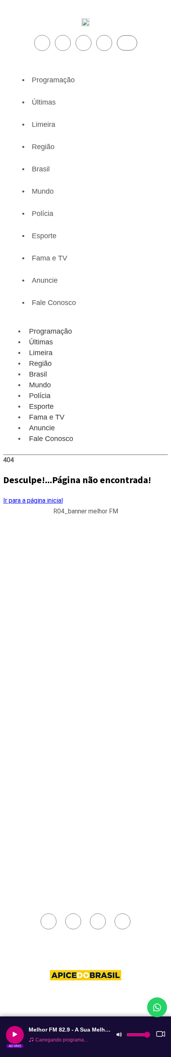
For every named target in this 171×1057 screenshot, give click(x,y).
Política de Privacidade (41, 736)
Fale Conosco (54, 303)
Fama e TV (49, 258)
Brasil (41, 169)
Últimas (44, 102)
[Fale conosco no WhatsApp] (157, 1007)
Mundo (43, 191)
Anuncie (45, 280)
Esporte (44, 236)
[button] (85, 515)
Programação (53, 80)
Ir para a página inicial (33, 500)
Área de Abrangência (39, 717)
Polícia (42, 214)
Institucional (30, 708)
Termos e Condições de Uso (47, 745)
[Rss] (104, 43)
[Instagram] (63, 43)
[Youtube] (83, 43)
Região (43, 147)
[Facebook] (42, 43)
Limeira (43, 124)
